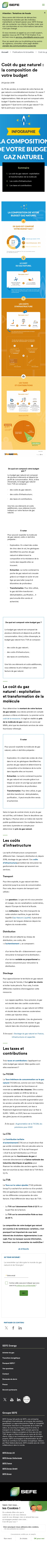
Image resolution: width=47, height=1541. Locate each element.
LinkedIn (20, 1328)
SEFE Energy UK (8, 1453)
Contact (5, 1374)
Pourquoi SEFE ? (8, 1363)
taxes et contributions (17, 1060)
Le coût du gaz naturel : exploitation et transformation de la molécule (24, 175)
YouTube (12, 1400)
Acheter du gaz (8, 1353)
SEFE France (7, 1463)
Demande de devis (9, 1379)
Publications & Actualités (23, 52)
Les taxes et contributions (21, 185)
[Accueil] (10, 5)
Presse (5, 1384)
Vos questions (7, 1368)
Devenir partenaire (9, 1390)
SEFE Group (6, 1474)
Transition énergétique (11, 1358)
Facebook (13, 1328)
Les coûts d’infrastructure (21, 181)
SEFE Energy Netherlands (12, 1458)
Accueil (4, 52)
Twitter (6, 1328)
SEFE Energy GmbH (9, 1469)
